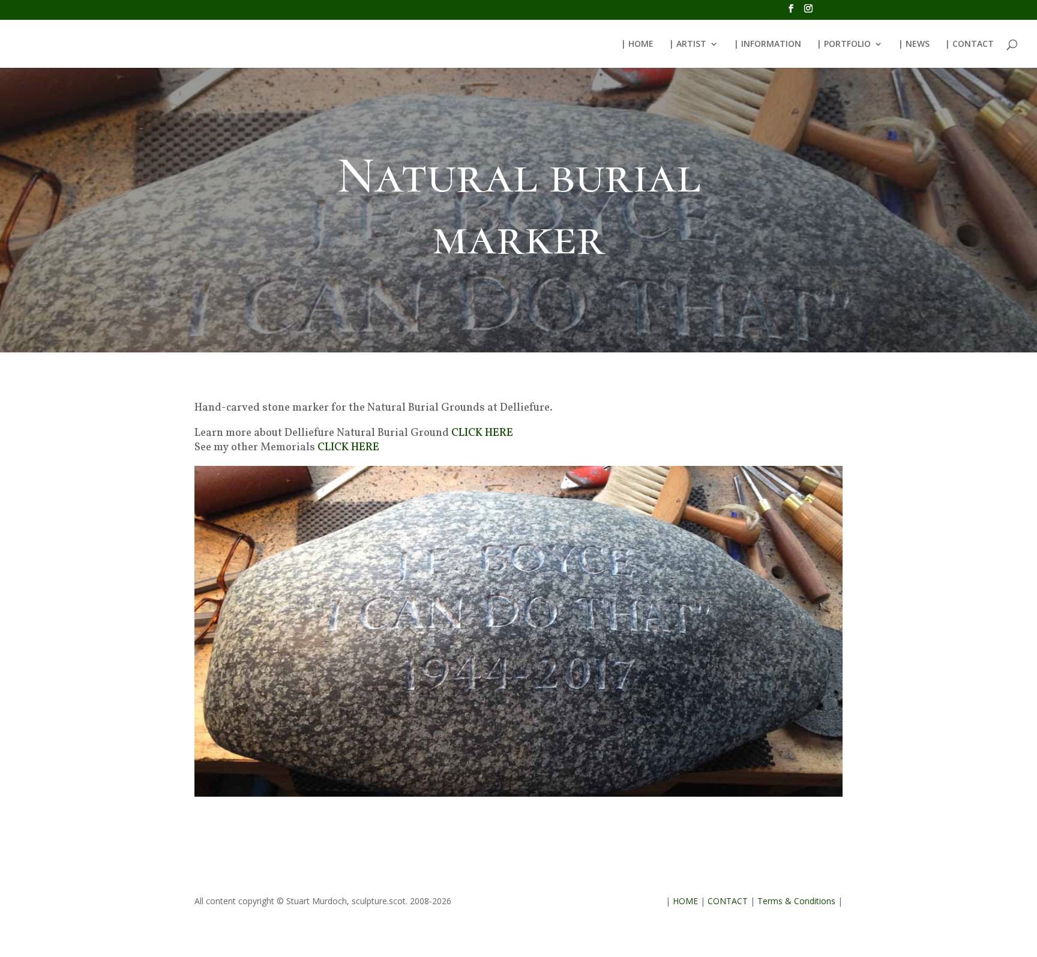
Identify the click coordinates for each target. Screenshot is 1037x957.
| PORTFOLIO (844, 44)
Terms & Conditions (796, 901)
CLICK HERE (482, 433)
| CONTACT (969, 44)
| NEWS (914, 44)
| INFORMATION (767, 44)
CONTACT (728, 901)
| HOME (637, 44)
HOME (685, 901)
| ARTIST (687, 44)
